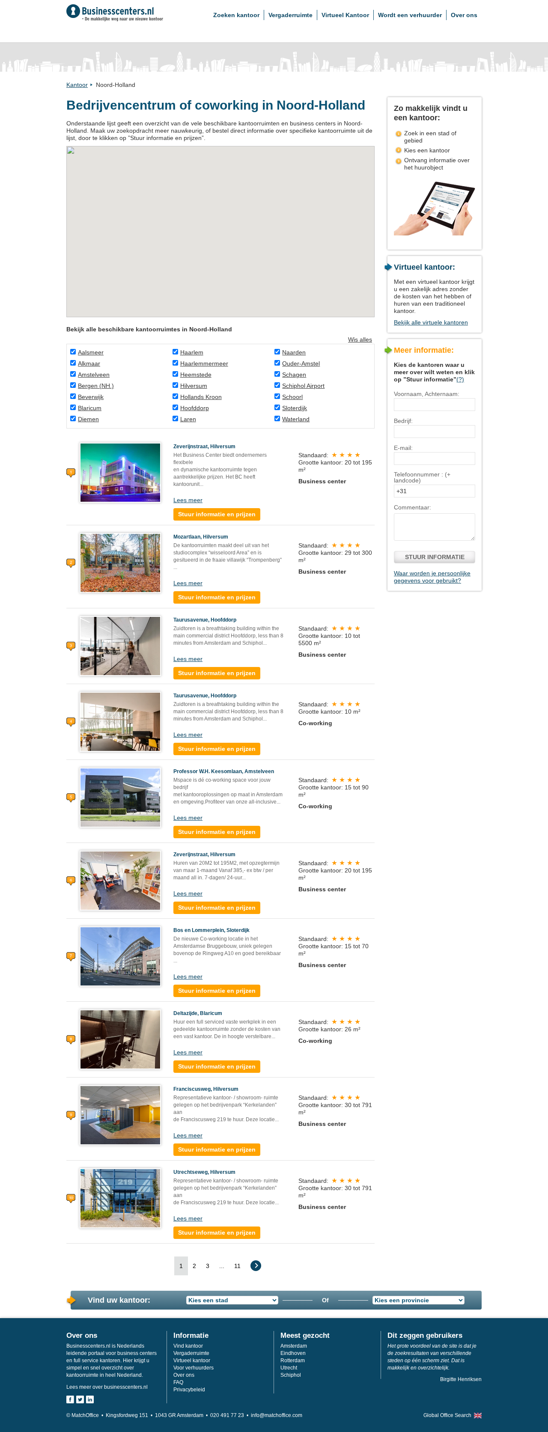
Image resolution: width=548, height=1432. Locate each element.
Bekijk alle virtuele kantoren (431, 322)
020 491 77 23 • (230, 1415)
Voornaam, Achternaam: (426, 394)
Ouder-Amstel (301, 363)
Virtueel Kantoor (345, 15)
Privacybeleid (189, 1390)
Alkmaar (89, 363)
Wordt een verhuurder (410, 15)
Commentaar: (412, 507)
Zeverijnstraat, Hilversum (204, 447)
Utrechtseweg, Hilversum (204, 1172)
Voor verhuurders (193, 1368)
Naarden (294, 352)
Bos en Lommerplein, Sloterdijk (211, 930)
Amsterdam (293, 1346)
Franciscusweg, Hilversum (205, 1089)
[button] (198, 236)
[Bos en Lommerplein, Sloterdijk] (120, 956)
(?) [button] (460, 379)
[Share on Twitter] (80, 1399)
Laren (188, 419)
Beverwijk (91, 396)
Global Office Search (447, 1415)
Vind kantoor (188, 1346)
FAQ (178, 1382)
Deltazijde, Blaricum (197, 1013)
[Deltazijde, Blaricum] (120, 1039)
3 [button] (207, 1265)
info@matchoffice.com (276, 1415)
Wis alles (360, 339)
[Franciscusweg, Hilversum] (120, 1114)
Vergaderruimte (290, 15)
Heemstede (195, 374)
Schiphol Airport (303, 385)
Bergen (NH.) (96, 385)
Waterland (296, 419)
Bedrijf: (403, 421)
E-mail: (403, 448)
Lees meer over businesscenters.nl (107, 1387)
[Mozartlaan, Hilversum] (120, 562)
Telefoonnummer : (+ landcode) (422, 477)
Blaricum (89, 408)
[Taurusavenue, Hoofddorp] (120, 645)
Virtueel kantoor (191, 1361)
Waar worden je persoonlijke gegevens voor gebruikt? (432, 577)
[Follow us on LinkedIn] (90, 1399)
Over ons (464, 15)
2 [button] (194, 1265)
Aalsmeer (91, 352)
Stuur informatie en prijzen (217, 514)
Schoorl (292, 396)
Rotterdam (292, 1361)
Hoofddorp (194, 408)
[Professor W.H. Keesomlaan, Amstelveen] (120, 797)
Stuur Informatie (435, 557)
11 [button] (237, 1265)
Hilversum (193, 385)
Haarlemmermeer (204, 363)
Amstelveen (94, 374)
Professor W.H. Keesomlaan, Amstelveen (223, 771)
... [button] (221, 1265)
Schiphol (290, 1375)
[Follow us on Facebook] (70, 1399)
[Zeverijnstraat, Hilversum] (120, 472)
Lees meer (188, 500)
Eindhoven (293, 1353)
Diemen (88, 419)
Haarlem (191, 352)
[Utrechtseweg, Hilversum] (120, 1197)
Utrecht (288, 1368)
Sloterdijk (294, 408)
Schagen (294, 374)
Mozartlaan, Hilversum (200, 537)
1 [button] (181, 1265)
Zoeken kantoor (236, 15)
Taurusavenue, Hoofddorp (204, 620)
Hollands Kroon (201, 396)
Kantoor (77, 84)
